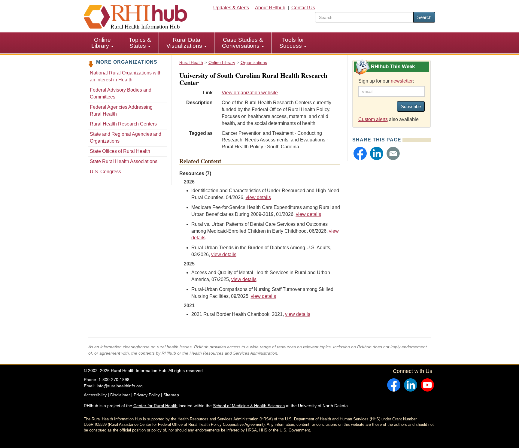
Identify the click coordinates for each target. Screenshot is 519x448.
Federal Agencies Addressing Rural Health (121, 110)
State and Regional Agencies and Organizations (125, 138)
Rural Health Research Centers (123, 123)
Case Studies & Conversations (242, 43)
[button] (360, 153)
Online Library (101, 43)
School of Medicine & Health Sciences (249, 405)
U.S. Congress (105, 171)
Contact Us (303, 7)
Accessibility (95, 394)
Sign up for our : (386, 80)
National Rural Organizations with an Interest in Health (126, 76)
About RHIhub (270, 7)
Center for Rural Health (155, 405)
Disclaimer (120, 394)
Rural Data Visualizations (185, 43)
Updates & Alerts (231, 7)
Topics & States (140, 43)
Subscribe (411, 106)
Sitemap (171, 394)
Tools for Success (291, 43)
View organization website (250, 92)
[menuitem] (102, 42)
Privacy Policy (147, 394)
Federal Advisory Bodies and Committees (120, 93)
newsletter (402, 80)
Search (424, 17)
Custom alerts (373, 119)
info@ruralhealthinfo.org (120, 385)
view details (258, 197)
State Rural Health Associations (123, 161)
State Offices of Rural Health (120, 151)
